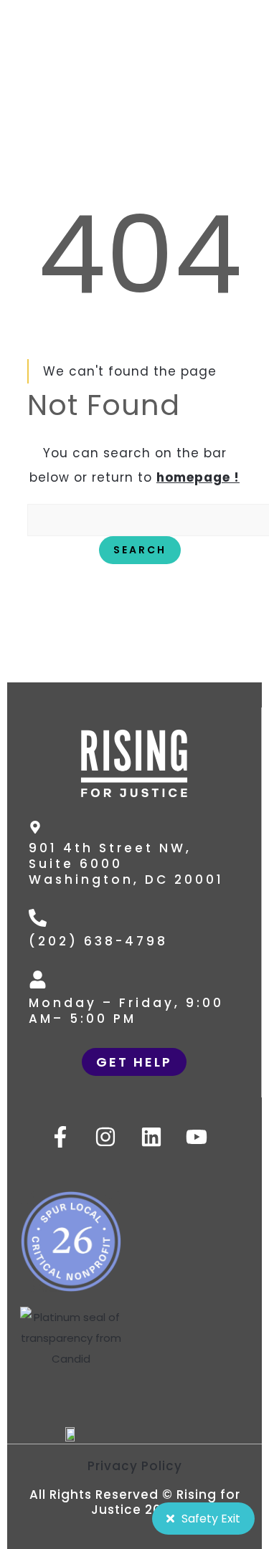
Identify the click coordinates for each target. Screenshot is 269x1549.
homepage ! (198, 477)
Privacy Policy (135, 1465)
